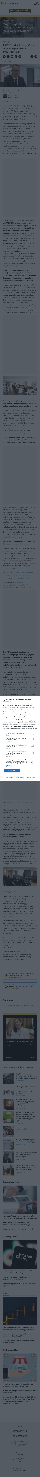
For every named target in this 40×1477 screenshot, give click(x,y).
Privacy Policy (31, 777)
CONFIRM (12, 770)
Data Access (20, 777)
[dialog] (20, 738)
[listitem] (20, 734)
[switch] (32, 739)
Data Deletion (9, 777)
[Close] (36, 699)
